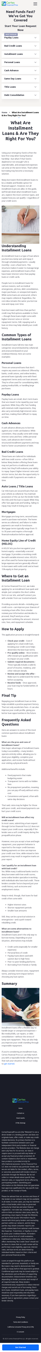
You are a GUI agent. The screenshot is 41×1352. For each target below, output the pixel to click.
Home (4, 112)
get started (9, 1063)
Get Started (20, 1347)
